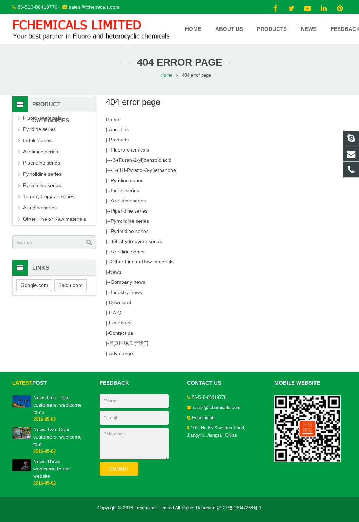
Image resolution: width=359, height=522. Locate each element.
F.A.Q (115, 312)
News (115, 272)
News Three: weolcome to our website (51, 469)
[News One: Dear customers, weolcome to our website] (21, 405)
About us (119, 129)
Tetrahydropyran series (136, 241)
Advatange (121, 353)
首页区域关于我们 (128, 343)
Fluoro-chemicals (130, 150)
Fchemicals (204, 417)
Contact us (121, 333)
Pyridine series (127, 180)
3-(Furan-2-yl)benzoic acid (142, 160)
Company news (128, 282)
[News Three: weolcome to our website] (21, 469)
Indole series (125, 190)
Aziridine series (127, 251)
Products (119, 139)
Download (120, 302)
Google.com (34, 285)
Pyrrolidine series (130, 221)
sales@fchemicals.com (94, 7)
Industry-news (126, 292)
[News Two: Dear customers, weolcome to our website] (21, 437)
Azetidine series (128, 200)
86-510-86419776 (37, 7)
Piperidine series (129, 211)
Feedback (120, 323)
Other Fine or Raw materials (142, 262)
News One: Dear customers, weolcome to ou (57, 405)
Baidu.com (70, 285)
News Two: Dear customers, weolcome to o (57, 437)
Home (112, 119)
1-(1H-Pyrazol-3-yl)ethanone (144, 170)
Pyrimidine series (130, 231)
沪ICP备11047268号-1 (239, 508)
